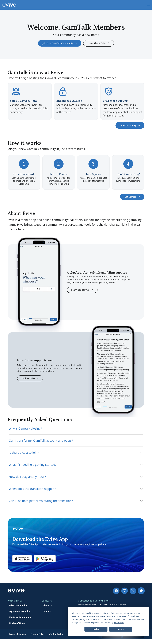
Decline (96, 629)
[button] (22, 558)
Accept (121, 629)
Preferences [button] (119, 623)
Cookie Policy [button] (131, 619)
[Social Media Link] (116, 591)
